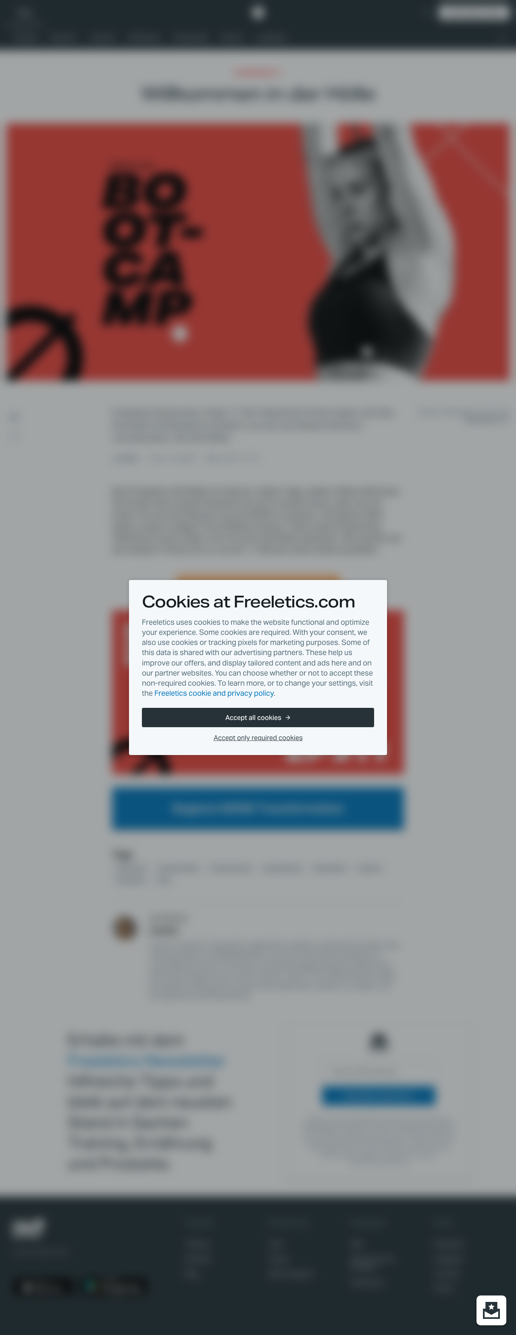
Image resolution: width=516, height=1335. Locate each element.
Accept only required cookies (258, 738)
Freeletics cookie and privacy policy (214, 693)
